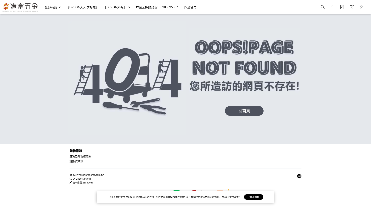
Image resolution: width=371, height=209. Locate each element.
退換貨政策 (76, 161)
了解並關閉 (254, 197)
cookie (129, 197)
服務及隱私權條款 (80, 156)
